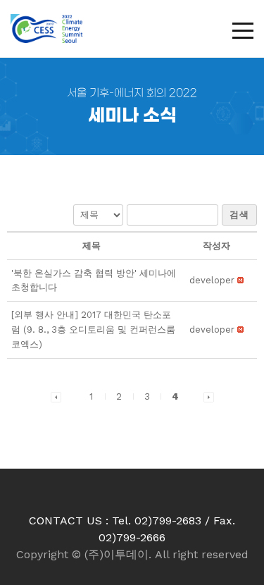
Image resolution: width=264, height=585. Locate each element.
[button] (211, 280)
